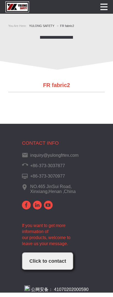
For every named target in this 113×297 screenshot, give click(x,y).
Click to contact (47, 261)
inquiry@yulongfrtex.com (54, 155)
